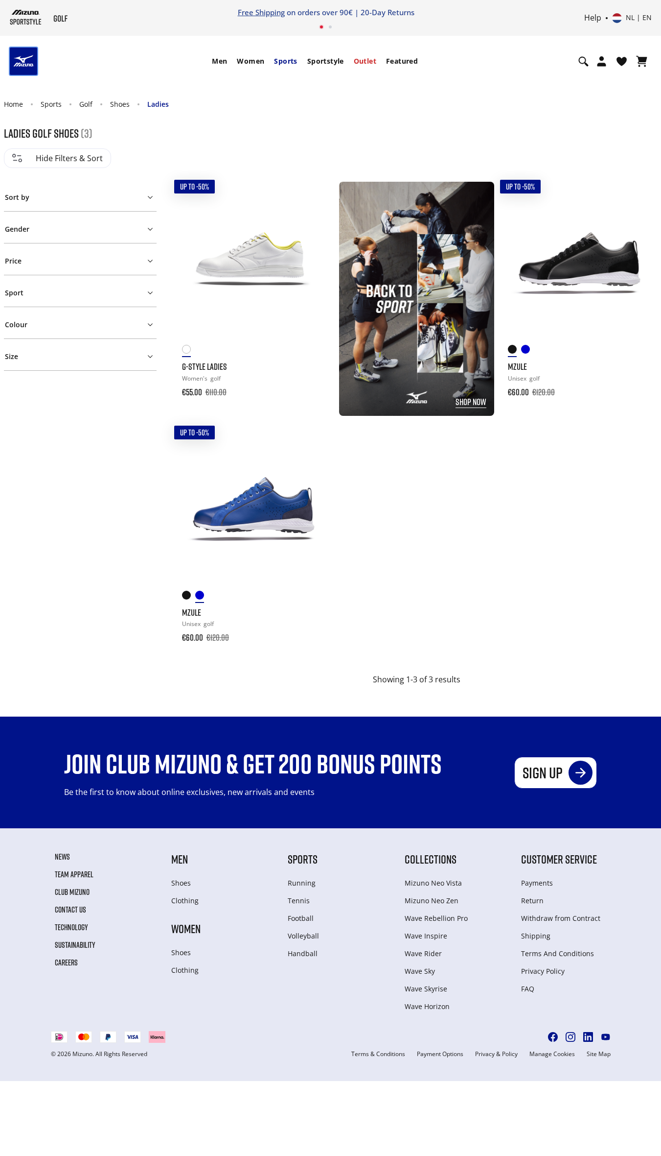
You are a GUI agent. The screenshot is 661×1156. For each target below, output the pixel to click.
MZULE (517, 366)
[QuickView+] (314, 225)
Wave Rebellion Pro (436, 918)
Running (302, 883)
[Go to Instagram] (570, 1037)
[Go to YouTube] (606, 1037)
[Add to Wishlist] (314, 198)
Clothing (185, 900)
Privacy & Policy (496, 1054)
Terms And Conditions (557, 953)
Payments (537, 883)
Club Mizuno (72, 892)
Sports (285, 61)
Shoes (120, 104)
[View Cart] (642, 61)
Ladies (158, 104)
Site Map (599, 1054)
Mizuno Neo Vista (433, 883)
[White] (188, 351)
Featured (402, 61)
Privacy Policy (543, 971)
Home (13, 104)
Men (219, 61)
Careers (66, 962)
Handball (303, 953)
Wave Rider (423, 953)
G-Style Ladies (204, 366)
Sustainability (75, 945)
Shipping (535, 935)
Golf (85, 104)
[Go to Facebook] (553, 1037)
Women (250, 61)
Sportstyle (325, 61)
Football (301, 918)
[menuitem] (219, 61)
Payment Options (440, 1054)
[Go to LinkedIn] (588, 1037)
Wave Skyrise (426, 988)
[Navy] (527, 351)
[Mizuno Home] (26, 17)
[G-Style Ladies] (253, 259)
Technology (71, 927)
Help (592, 18)
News (62, 857)
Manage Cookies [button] (552, 1054)
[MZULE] (579, 259)
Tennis (299, 900)
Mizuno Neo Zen (431, 900)
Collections (430, 859)
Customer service (559, 859)
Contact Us (70, 910)
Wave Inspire (426, 935)
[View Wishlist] (622, 61)
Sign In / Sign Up (558, 12)
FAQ (527, 988)
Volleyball (303, 935)
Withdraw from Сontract (560, 918)
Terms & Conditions (378, 1054)
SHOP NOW (471, 401)
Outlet (365, 61)
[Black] (514, 351)
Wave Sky (420, 971)
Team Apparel (74, 874)
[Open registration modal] (602, 61)
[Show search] (583, 61)
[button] (80, 195)
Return (532, 900)
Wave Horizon (427, 1006)
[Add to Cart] (314, 385)
